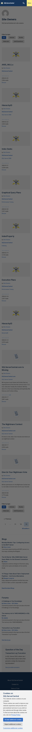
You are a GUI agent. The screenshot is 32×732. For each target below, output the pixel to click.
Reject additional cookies (13, 724)
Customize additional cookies (13, 728)
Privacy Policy (15, 715)
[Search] (24, 3)
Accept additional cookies (13, 719)
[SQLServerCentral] (1, 3)
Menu (29, 3)
